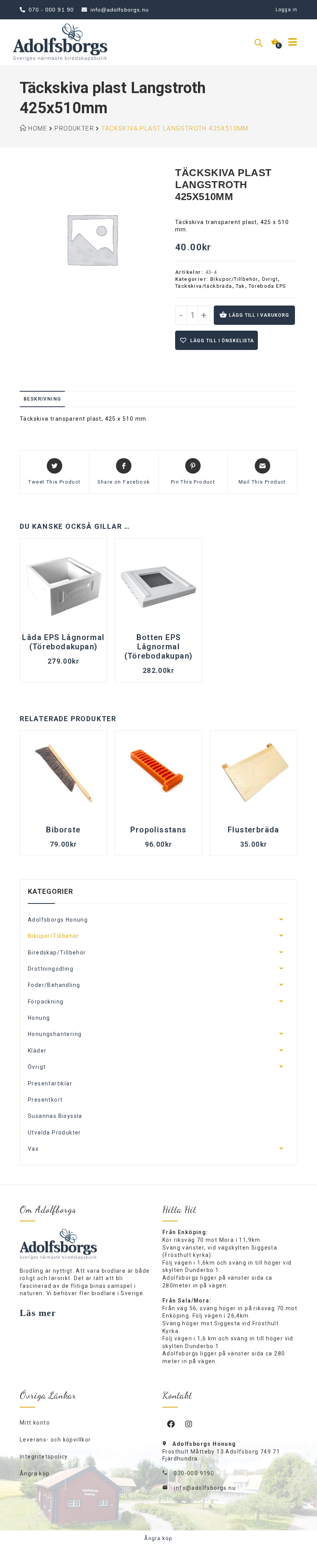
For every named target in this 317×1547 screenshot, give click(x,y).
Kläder (37, 1051)
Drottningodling (50, 969)
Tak (240, 286)
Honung (39, 1018)
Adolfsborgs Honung (58, 920)
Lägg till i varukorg (259, 315)
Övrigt (270, 279)
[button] (216, 340)
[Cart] (277, 42)
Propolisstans (158, 829)
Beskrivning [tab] (42, 399)
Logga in (286, 9)
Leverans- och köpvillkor (55, 1440)
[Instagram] (189, 1424)
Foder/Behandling (54, 985)
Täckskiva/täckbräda (203, 286)
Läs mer (38, 1313)
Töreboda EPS (267, 286)
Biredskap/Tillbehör (57, 952)
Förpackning (45, 1002)
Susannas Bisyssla (55, 1116)
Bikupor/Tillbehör (234, 279)
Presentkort (45, 1100)
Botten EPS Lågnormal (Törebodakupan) (158, 647)
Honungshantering (55, 1034)
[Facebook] (171, 1424)
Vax (33, 1149)
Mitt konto (35, 1423)
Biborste (63, 829)
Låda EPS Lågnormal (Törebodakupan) (63, 642)
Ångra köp (35, 1474)
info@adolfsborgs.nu (205, 1488)
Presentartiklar (50, 1083)
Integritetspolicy (44, 1457)
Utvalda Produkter (54, 1132)
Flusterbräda (254, 829)
